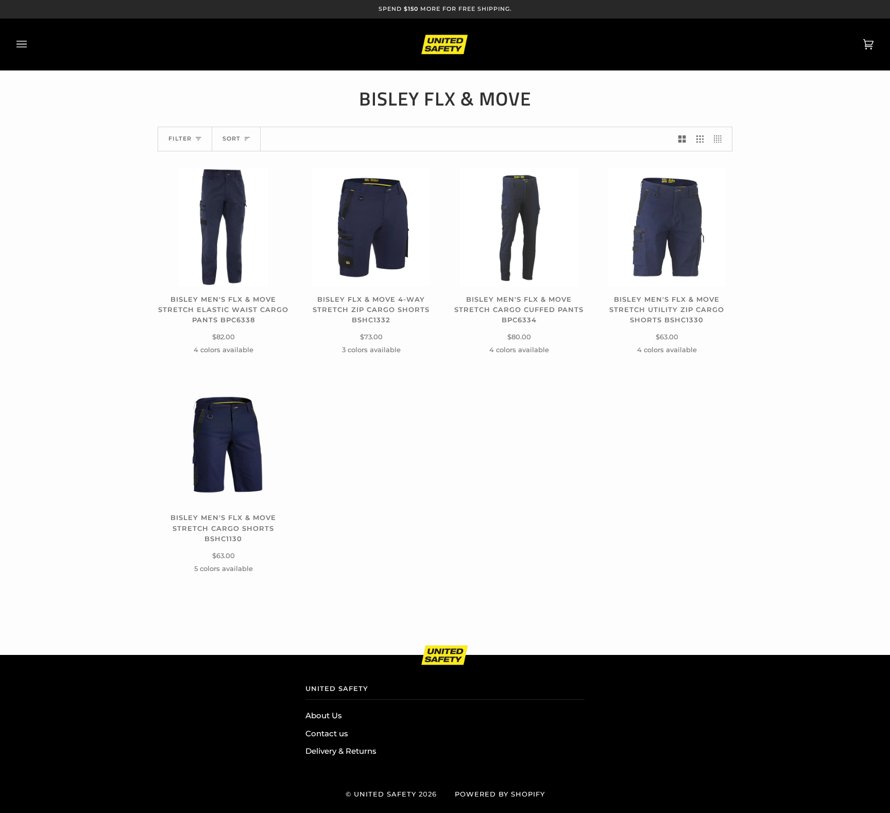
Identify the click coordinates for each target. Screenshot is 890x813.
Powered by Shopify (500, 794)
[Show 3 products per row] (700, 139)
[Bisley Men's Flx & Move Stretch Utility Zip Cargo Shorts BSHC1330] (667, 227)
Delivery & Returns (340, 751)
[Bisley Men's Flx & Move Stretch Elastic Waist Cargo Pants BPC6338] (223, 227)
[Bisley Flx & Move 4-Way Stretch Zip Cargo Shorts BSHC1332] (371, 227)
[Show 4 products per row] (720, 139)
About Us (323, 715)
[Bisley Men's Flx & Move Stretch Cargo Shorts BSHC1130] (223, 446)
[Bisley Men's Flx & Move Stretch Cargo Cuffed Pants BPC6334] (519, 227)
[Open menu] (31, 44)
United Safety (385, 794)
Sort (231, 138)
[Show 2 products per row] (682, 139)
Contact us (326, 733)
